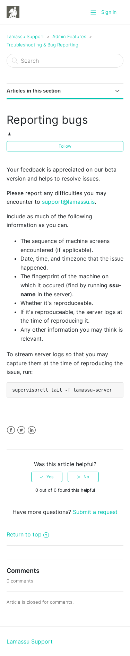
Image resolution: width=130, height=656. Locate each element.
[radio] (46, 477)
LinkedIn (31, 430)
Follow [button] (65, 146)
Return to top (24, 534)
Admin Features (69, 36)
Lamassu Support (25, 36)
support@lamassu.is (68, 201)
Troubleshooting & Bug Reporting (42, 44)
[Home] (13, 11)
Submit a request (95, 511)
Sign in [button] (108, 12)
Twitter (21, 430)
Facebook (11, 430)
